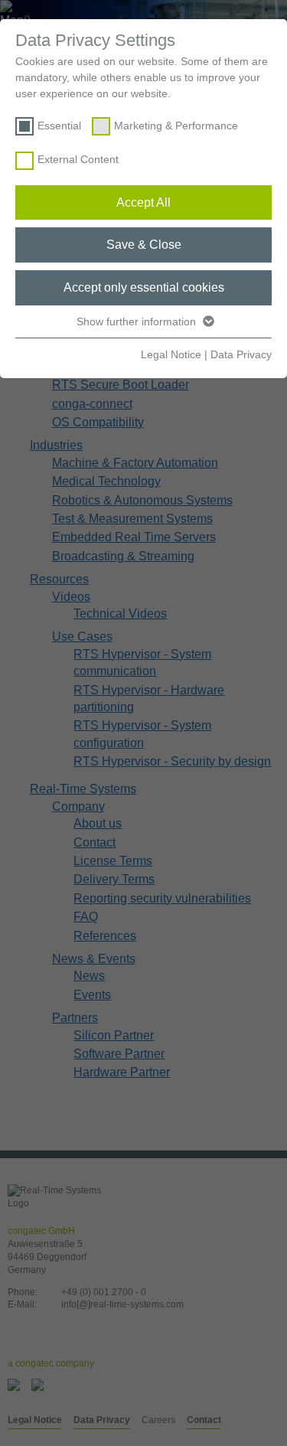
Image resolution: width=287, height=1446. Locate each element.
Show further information (138, 321)
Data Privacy (241, 354)
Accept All (143, 202)
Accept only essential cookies (144, 287)
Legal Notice (171, 354)
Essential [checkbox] (59, 125)
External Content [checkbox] (78, 159)
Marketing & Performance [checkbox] (176, 125)
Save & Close (143, 244)
